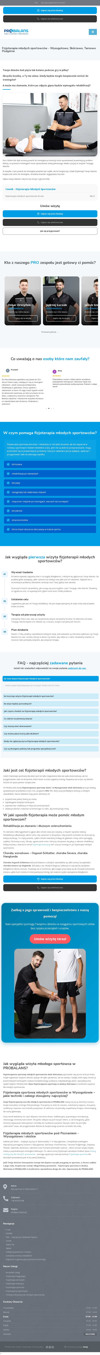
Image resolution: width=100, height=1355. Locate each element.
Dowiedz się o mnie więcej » (18, 312)
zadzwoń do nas (77, 668)
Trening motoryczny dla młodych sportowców (25, 1295)
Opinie (8, 1248)
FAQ (36, 2)
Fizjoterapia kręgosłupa (16, 1276)
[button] (1, 386)
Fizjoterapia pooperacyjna (17, 1291)
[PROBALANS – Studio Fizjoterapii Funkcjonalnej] (16, 31)
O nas (8, 1229)
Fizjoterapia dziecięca (15, 1283)
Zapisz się (10, 1244)
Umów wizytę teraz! (50, 939)
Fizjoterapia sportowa (15, 1287)
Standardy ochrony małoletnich (19, 1255)
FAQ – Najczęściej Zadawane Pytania (21, 1237)
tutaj (85, 1347)
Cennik (8, 1241)
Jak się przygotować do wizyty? (53, 2)
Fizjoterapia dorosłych (15, 1280)
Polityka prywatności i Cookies (18, 1252)
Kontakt (9, 1233)
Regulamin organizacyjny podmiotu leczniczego (26, 1259)
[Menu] (93, 32)
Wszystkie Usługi (13, 1272)
